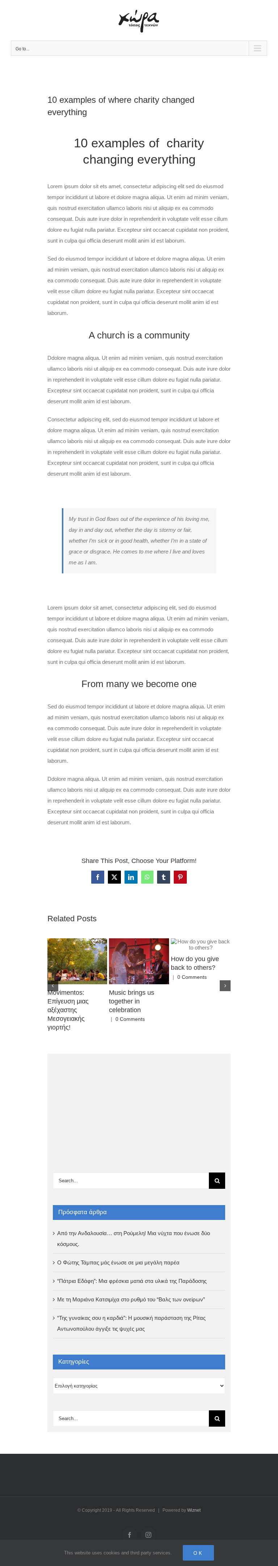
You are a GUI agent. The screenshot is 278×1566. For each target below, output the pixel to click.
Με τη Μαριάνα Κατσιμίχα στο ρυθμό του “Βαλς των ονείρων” (131, 1299)
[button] (52, 985)
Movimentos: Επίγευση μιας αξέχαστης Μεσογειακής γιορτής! (68, 1010)
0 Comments (130, 1019)
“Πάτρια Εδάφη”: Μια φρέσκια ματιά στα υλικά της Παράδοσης (132, 1281)
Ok (198, 1552)
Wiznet (194, 1510)
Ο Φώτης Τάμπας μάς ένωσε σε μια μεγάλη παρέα (118, 1262)
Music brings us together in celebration (131, 1001)
